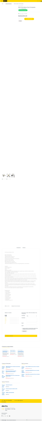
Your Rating (23, 315)
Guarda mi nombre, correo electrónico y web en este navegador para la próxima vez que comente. (30, 328)
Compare (26, 13)
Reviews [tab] (24, 247)
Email (23, 325)
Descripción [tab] (19, 247)
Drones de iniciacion (8, 3)
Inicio (2, 3)
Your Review (23, 317)
